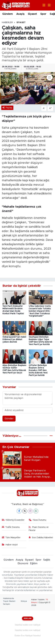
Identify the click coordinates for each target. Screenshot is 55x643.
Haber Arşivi (12, 545)
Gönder (9, 418)
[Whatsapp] (35, 511)
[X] (24, 511)
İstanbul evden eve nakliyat (27, 625)
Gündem (7, 14)
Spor (43, 14)
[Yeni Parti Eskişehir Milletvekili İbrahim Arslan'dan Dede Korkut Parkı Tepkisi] (14, 297)
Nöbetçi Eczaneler (15, 520)
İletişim (6, 604)
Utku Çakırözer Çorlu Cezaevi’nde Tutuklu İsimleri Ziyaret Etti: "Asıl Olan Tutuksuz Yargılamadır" (40, 311)
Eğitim (33, 563)
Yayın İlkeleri (9, 601)
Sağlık (46, 559)
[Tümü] (51, 436)
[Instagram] (30, 511)
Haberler (7, 22)
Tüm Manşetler (12, 537)
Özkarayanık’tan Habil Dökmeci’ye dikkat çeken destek (14, 339)
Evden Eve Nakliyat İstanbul (27, 635)
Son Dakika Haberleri (42, 537)
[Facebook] (19, 511)
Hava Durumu (39, 520)
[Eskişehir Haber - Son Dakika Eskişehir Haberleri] (16, 5)
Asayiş (20, 14)
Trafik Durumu (12, 527)
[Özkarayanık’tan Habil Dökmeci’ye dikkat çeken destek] (14, 328)
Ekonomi (23, 563)
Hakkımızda (8, 598)
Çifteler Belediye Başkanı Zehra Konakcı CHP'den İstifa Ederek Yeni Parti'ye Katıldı (38, 370)
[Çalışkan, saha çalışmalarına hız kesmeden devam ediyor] (27, 88)
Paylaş (9, 108)
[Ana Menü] (48, 5)
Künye (24, 601)
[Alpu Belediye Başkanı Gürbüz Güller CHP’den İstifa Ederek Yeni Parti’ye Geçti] (14, 356)
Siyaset (32, 14)
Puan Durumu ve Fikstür (39, 528)
